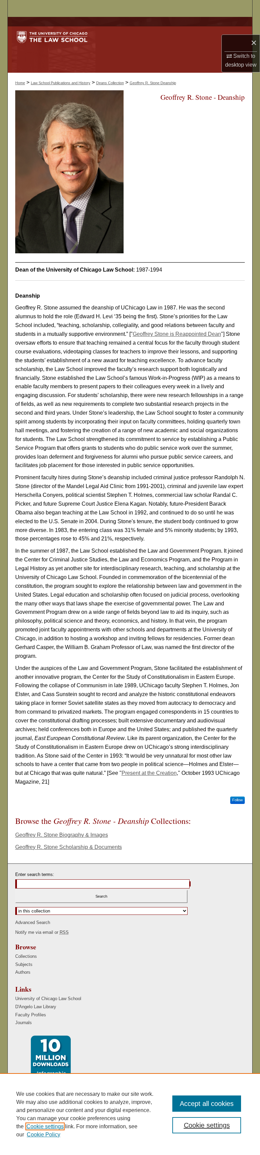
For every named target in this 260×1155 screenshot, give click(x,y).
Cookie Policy (43, 1134)
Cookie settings (45, 1126)
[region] (130, 1114)
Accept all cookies (207, 1103)
